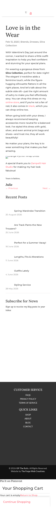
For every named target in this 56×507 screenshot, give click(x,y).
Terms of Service (28, 403)
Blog (28, 422)
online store (12, 102)
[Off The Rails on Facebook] (20, 456)
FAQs (28, 395)
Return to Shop (28, 495)
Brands (25, 41)
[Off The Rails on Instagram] (28, 456)
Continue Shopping (16, 502)
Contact (28, 426)
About (28, 418)
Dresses (34, 41)
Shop (28, 414)
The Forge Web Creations (33, 471)
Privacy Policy (28, 399)
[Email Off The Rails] (36, 456)
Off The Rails (22, 468)
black (32, 106)
